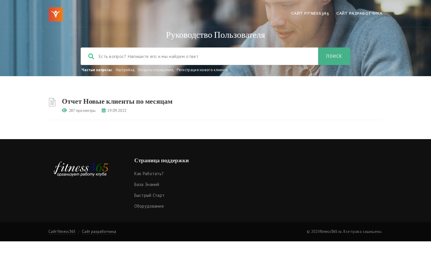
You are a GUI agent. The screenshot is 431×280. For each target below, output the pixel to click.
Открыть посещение (155, 69)
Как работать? (149, 173)
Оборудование (149, 206)
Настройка (125, 69)
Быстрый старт (149, 195)
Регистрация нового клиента (202, 69)
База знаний (146, 184)
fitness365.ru (331, 231)
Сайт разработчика (359, 13)
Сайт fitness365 (310, 13)
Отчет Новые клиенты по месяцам (117, 100)
